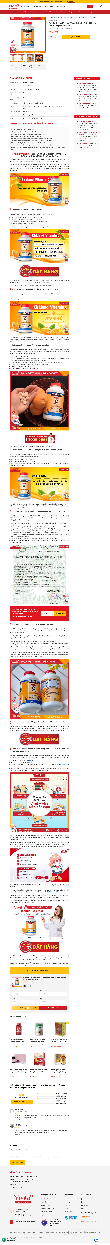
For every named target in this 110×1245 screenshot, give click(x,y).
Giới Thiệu (66, 1198)
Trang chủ (51, 17)
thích (18, 1119)
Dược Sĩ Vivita (44, 1215)
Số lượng (53, 37)
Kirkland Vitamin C (20, 154)
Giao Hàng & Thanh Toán (47, 1208)
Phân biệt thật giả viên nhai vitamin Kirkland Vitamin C (28, 143)
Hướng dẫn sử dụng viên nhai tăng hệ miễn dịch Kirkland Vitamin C (31, 138)
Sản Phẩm (57, 17)
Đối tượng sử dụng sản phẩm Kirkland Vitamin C (26, 136)
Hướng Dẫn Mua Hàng (46, 1202)
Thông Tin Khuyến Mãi (37, 6)
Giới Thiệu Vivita (24, 6)
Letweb (44, 1237)
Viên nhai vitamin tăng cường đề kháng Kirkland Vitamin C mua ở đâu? (32, 145)
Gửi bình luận (17, 1162)
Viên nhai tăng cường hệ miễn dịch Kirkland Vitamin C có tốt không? (32, 140)
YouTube (85, 1205)
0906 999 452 (17, 1188)
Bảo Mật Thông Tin (46, 1205)
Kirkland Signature (53, 20)
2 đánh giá (60, 28)
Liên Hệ (66, 1208)
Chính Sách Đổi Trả (46, 1198)
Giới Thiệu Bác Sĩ (68, 1211)
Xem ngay (71, 1)
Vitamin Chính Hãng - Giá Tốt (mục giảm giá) (85, 17)
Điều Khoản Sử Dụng (46, 1211)
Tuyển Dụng (67, 1205)
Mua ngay (77, 37)
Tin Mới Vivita (49, 6)
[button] (13, 12)
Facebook (85, 1198)
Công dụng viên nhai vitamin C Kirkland (23, 132)
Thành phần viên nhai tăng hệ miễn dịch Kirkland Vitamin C (29, 134)
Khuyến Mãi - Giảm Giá (67, 17)
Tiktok (84, 1208)
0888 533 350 (20, 1212)
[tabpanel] (28, 35)
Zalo (84, 1202)
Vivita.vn (21, 1237)
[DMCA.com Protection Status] (90, 1221)
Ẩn (33, 129)
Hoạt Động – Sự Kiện (69, 1202)
